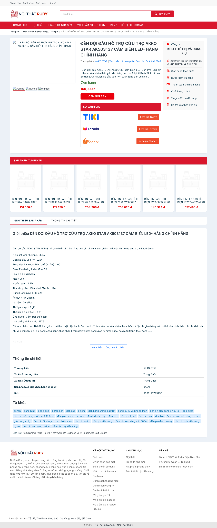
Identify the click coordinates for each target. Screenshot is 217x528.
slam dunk (29, 410)
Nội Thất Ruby (125, 524)
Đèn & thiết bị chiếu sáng (126, 25)
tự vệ (17, 426)
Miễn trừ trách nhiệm (104, 471)
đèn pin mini (145, 416)
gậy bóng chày (22, 421)
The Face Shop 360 (47, 518)
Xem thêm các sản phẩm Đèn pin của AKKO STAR (135, 61)
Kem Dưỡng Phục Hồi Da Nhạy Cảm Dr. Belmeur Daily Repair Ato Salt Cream (65, 432)
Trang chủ (15, 3)
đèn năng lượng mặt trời (101, 410)
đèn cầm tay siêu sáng (65, 426)
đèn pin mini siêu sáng (187, 421)
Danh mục (28, 3)
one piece (43, 410)
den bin (159, 416)
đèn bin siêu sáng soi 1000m (131, 421)
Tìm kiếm (164, 14)
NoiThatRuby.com (105, 524)
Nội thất (37, 25)
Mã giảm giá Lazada (104, 499)
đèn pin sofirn (82, 421)
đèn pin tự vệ (128, 416)
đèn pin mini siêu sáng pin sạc (183, 416)
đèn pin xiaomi (65, 416)
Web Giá (75, 518)
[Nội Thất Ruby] (27, 453)
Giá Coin (86, 518)
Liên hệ (52, 3)
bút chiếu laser (64, 421)
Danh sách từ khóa (103, 490)
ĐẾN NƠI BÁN (97, 96)
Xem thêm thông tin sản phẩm (108, 347)
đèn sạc (70, 410)
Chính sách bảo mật (104, 461)
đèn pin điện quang (161, 421)
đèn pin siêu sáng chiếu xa (165, 410)
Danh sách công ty (103, 485)
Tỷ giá (31, 518)
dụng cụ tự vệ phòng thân (132, 410)
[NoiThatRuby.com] (29, 14)
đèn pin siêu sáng (103, 421)
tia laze (80, 416)
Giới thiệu (41, 3)
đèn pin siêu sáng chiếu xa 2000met (34, 416)
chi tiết (64, 220)
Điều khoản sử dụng (104, 466)
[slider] (19, 89)
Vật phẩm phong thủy (91, 25)
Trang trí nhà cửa (60, 25)
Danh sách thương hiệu (106, 480)
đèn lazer (188, 410)
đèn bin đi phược (43, 421)
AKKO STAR (101, 61)
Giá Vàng (65, 518)
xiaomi (81, 410)
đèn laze (113, 416)
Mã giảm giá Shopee (104, 504)
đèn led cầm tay (96, 416)
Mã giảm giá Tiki (102, 495)
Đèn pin (54, 31)
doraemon (57, 410)
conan (17, 410)
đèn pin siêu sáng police (36, 426)
